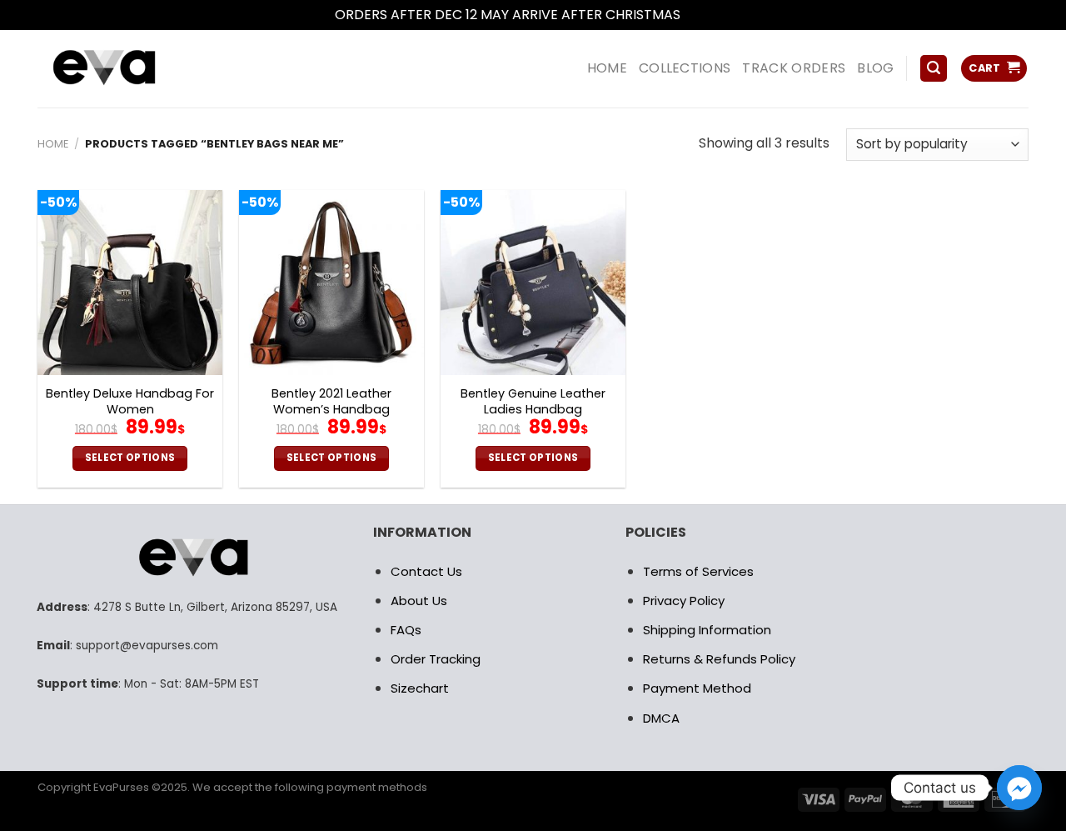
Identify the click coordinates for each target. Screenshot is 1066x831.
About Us (419, 600)
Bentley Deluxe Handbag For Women (130, 401)
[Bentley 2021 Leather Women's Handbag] (331, 282)
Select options (130, 457)
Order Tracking (436, 659)
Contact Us (426, 571)
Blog (875, 68)
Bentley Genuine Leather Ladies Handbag (533, 401)
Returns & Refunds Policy (719, 659)
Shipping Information (707, 629)
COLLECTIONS (685, 68)
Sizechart (420, 688)
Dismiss (708, 14)
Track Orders (793, 68)
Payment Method (697, 688)
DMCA (661, 718)
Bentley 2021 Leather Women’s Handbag (331, 401)
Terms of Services (698, 571)
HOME (607, 68)
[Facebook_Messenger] (1019, 787)
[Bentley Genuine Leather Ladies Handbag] (533, 282)
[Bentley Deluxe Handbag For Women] (129, 282)
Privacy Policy (684, 600)
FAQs (406, 629)
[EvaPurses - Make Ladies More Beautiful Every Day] (145, 69)
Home (52, 144)
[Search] (933, 69)
